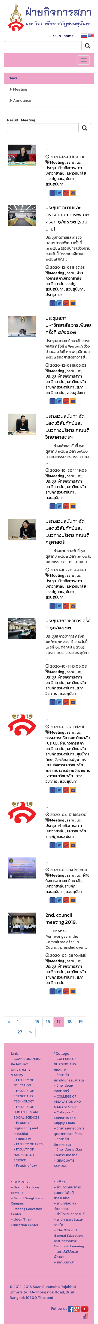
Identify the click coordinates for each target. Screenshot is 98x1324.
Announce (21, 100)
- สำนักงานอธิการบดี (69, 1214)
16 (48, 1021)
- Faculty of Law (25, 1165)
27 (19, 1032)
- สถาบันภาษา (64, 1262)
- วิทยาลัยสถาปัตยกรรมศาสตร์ (69, 1077)
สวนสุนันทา (54, 184)
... (27, 1021)
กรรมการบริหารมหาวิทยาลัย (67, 738)
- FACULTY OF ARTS (28, 1144)
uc (78, 162)
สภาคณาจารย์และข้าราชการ (67, 770)
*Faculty (17, 1074)
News (12, 78)
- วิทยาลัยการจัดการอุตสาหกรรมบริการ (69, 1131)
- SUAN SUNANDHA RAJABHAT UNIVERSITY (26, 1064)
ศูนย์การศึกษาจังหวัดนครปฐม (67, 757)
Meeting (19, 89)
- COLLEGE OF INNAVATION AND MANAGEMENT (67, 1102)
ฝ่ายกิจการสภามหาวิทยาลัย (63, 170)
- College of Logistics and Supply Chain (65, 1117)
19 (81, 1021)
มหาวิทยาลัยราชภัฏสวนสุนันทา (65, 176)
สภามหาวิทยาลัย (64, 390)
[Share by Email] (73, 193)
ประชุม (50, 168)
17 (59, 1021)
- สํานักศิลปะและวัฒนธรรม (66, 1206)
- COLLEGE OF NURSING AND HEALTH (65, 1064)
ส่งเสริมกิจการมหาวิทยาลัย (65, 762)
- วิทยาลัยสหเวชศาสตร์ (63, 1088)
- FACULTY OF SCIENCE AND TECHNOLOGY (24, 1096)
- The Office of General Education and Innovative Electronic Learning (69, 1238)
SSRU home (63, 36)
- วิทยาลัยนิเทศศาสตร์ (63, 1141)
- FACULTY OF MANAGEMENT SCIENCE (24, 1154)
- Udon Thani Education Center (24, 1222)
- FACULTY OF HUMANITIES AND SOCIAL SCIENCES (26, 1112)
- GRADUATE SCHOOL (64, 1163)
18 (70, 1021)
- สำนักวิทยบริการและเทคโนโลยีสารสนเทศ (67, 1192)
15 (37, 1021)
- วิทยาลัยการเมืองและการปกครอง (68, 1152)
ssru (70, 162)
